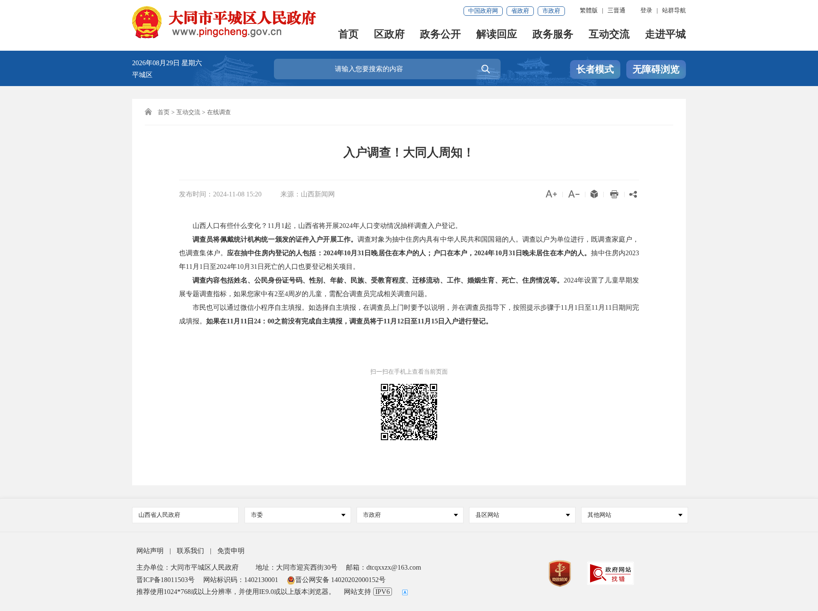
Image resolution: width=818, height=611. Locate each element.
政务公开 (440, 35)
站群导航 (674, 10)
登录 (646, 10)
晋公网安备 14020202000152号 (340, 579)
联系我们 (190, 550)
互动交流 (609, 35)
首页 (348, 35)
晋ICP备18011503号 (165, 579)
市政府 (551, 11)
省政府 (520, 11)
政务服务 (553, 35)
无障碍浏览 (656, 69)
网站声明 (150, 550)
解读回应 (496, 35)
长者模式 (595, 69)
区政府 (389, 35)
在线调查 (219, 112)
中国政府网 (483, 11)
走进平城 (665, 35)
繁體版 (589, 10)
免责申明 (231, 550)
